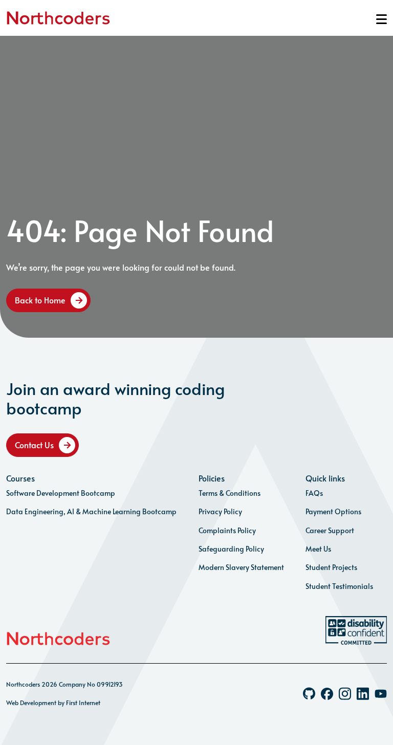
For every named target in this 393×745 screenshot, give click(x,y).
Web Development (31, 702)
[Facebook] (327, 694)
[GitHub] (309, 693)
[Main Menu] (381, 19)
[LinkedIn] (363, 693)
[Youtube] (381, 693)
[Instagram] (345, 693)
